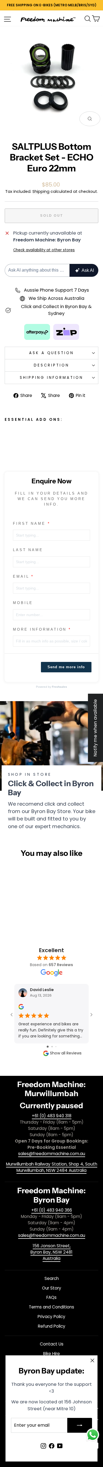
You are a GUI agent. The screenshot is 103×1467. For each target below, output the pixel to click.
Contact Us (51, 1344)
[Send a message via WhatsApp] (92, 1434)
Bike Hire (51, 1353)
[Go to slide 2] (52, 1046)
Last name (28, 550)
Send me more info (66, 667)
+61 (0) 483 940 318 (51, 1116)
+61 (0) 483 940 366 (51, 1210)
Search (51, 1278)
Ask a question (51, 353)
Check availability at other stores (44, 250)
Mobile (23, 603)
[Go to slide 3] (55, 1046)
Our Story (51, 1288)
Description (51, 365)
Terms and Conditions (51, 1307)
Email (21, 576)
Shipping (40, 191)
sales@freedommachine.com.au (51, 1153)
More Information (39, 629)
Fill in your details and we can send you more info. (51, 498)
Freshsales (59, 686)
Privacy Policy (51, 1316)
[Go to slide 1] (48, 1047)
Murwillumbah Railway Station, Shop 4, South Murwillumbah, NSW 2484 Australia (51, 1167)
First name (29, 523)
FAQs (51, 1297)
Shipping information (51, 377)
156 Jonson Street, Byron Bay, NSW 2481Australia (51, 1252)
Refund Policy (51, 1326)
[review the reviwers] (21, 1008)
